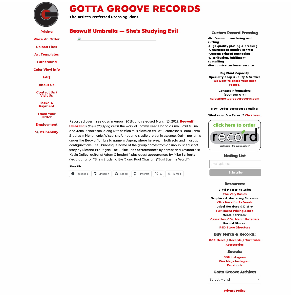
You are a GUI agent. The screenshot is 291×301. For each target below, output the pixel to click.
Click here (252, 115)
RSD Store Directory (234, 227)
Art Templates (46, 54)
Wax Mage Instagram (234, 261)
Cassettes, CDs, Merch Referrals (234, 219)
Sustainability (46, 132)
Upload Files (46, 47)
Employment (46, 124)
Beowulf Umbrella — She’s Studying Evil (123, 30)
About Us (46, 85)
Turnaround (46, 62)
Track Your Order (46, 115)
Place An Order (47, 39)
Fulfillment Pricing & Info (234, 211)
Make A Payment (46, 104)
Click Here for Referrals (234, 202)
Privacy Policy (234, 291)
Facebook (234, 265)
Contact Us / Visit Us (46, 94)
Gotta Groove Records (134, 8)
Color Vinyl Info (46, 70)
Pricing (47, 32)
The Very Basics (235, 194)
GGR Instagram (234, 257)
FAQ (46, 77)
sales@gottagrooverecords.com (234, 98)
